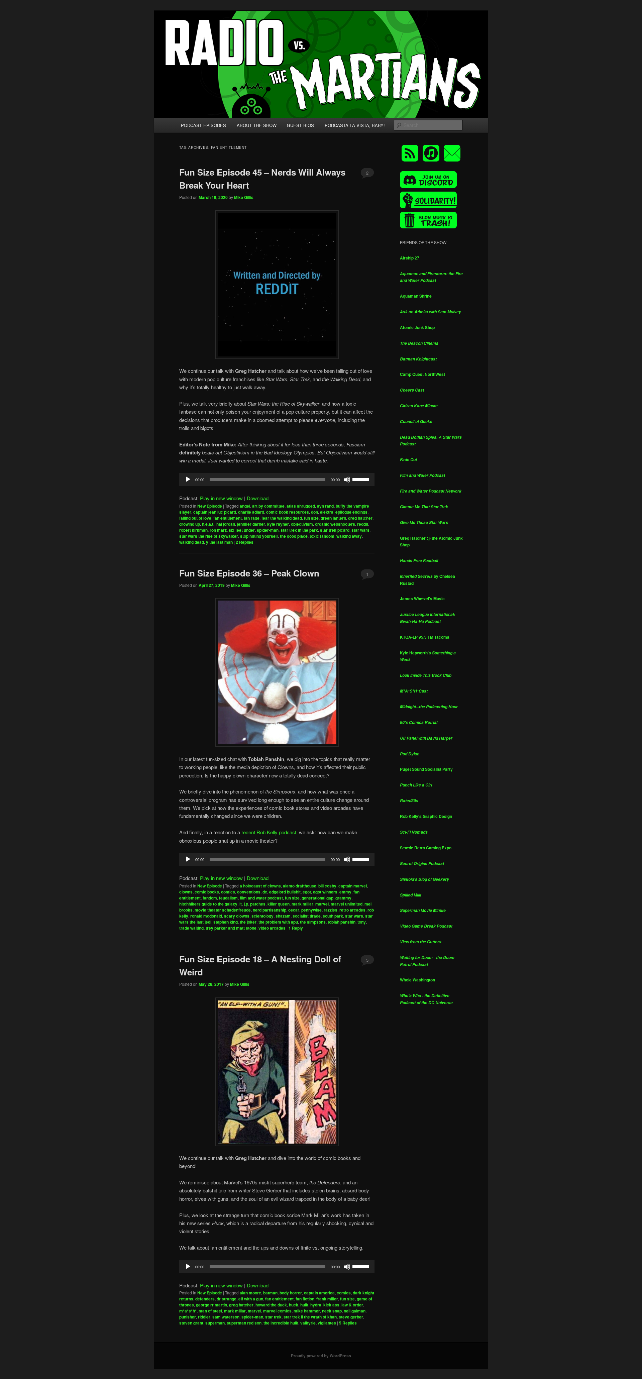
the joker (248, 922)
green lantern (333, 518)
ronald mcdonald (206, 916)
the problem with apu (278, 922)
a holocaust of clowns (260, 886)
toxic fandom (322, 536)
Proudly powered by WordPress (321, 1356)
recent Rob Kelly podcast (268, 832)
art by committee (268, 506)
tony (361, 922)
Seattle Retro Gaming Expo (425, 848)
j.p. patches (254, 904)
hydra (315, 1305)
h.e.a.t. (208, 524)
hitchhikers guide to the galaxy (208, 904)
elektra (326, 512)
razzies (330, 910)
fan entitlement (227, 518)
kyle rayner (278, 524)
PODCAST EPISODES (203, 125)
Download (258, 498)
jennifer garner (251, 524)
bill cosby (327, 886)
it (240, 904)
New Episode (209, 506)
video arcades (272, 928)
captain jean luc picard (214, 512)
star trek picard (334, 530)
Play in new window (221, 498)
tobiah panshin (341, 922)
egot (307, 892)
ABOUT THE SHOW (257, 125)
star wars (360, 530)
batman (270, 1293)
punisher (187, 1317)
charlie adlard (251, 512)
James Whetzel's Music (422, 599)
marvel (322, 904)
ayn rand (325, 506)
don (314, 512)
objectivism (302, 524)
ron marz (218, 530)
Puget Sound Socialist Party (426, 769)
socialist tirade (307, 916)
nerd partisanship (269, 910)
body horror (291, 1293)
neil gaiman (354, 1311)
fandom (210, 898)
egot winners (325, 892)
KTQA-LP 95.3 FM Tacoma (424, 637)
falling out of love (195, 518)
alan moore (250, 1293)
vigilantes (327, 1323)
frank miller (327, 1299)
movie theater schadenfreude (223, 910)
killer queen (279, 904)
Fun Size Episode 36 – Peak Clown (249, 573)
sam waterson (225, 1317)
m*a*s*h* (188, 1311)
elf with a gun (250, 1299)
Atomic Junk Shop (417, 327)
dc (264, 892)
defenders (205, 1299)
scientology (262, 916)
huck (293, 1305)
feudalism (228, 898)
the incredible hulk (280, 1323)
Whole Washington (417, 980)
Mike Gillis (243, 197)
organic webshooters (335, 524)
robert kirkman (193, 530)
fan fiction (305, 1299)
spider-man (268, 530)
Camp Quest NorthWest (422, 374)
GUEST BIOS (300, 125)
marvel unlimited (346, 904)
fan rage (251, 518)
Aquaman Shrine (416, 296)
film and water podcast (261, 898)
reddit (362, 524)
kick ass (331, 1305)
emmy (345, 892)
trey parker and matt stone (231, 928)
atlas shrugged (301, 506)
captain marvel (352, 886)
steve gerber (351, 1317)
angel (245, 506)
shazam (283, 916)
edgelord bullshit (285, 892)
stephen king (225, 922)
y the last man (219, 542)
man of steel (210, 1311)
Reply (296, 928)
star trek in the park (299, 530)
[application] (276, 479)
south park (333, 916)
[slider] (361, 479)
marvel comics (277, 1311)
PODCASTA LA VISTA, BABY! (355, 125)
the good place (294, 536)
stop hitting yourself (259, 536)
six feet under (242, 530)
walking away (349, 536)
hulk (304, 1305)
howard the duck (271, 1305)
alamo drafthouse (299, 886)
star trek (273, 1317)
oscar (293, 910)
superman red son (244, 1323)
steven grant (191, 1323)
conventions (248, 892)
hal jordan (225, 524)
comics (228, 892)
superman (215, 1323)
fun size (311, 518)
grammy (343, 898)
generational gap (317, 898)
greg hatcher (360, 518)
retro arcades (352, 910)
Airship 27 (409, 258)
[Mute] (347, 479)
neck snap (332, 1311)
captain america (319, 1293)
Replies (244, 542)
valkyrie (308, 1323)
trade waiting (191, 928)
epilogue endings (351, 512)
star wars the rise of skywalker (208, 536)
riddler (204, 1317)
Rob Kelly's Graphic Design (426, 816)
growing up (189, 524)
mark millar (302, 904)
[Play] (188, 479)
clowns (186, 892)
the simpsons (313, 922)
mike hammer (307, 1311)
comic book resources (287, 512)
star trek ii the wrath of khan (310, 1317)
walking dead (191, 542)
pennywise (311, 910)
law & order (352, 1305)
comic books (207, 892)
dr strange (226, 1299)
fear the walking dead (281, 518)
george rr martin (211, 1305)
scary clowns (236, 916)
